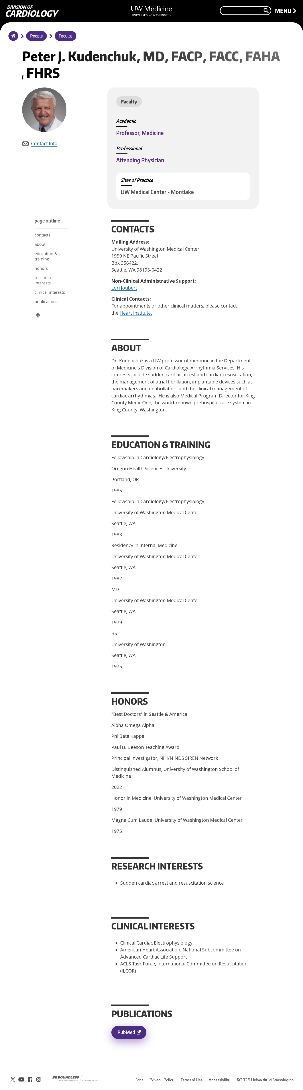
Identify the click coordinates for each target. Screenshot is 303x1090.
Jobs (140, 1078)
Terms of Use (193, 1078)
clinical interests (50, 292)
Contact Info (44, 143)
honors (42, 268)
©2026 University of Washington (265, 1080)
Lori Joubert (124, 288)
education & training (46, 256)
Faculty (65, 36)
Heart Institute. (136, 313)
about (40, 244)
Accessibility (221, 1078)
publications (46, 301)
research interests (43, 280)
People (36, 36)
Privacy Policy (163, 1078)
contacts (42, 235)
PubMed (132, 1034)
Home (12, 39)
